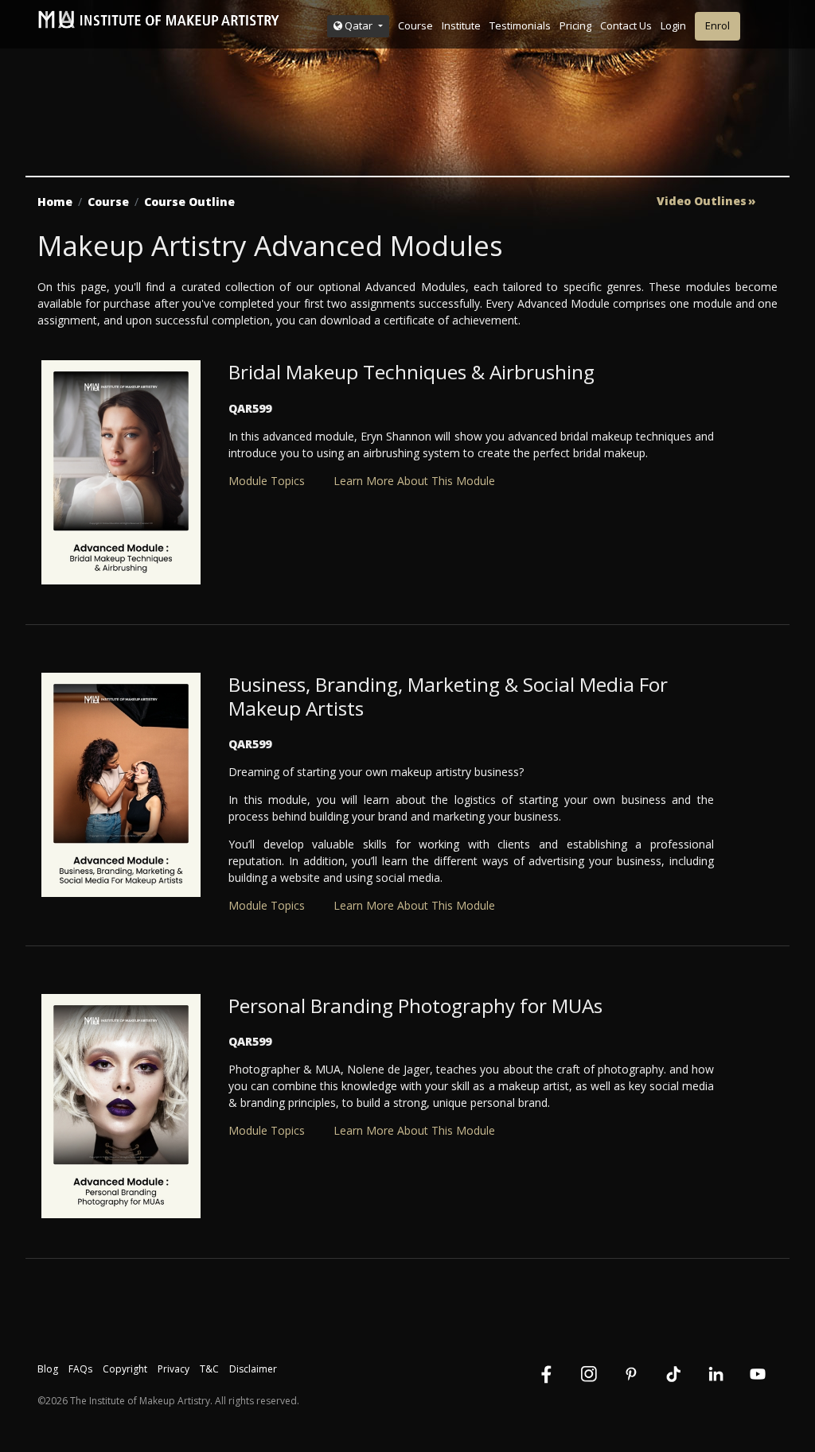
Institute (461, 25)
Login (673, 25)
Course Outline (189, 201)
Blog (47, 1369)
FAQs (80, 1369)
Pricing (575, 25)
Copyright (125, 1369)
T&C (209, 1369)
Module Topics (266, 480)
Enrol (717, 25)
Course (415, 25)
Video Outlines (702, 201)
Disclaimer (253, 1369)
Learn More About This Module (414, 480)
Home (54, 201)
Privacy (173, 1369)
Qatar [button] (358, 25)
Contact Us (626, 25)
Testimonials (520, 25)
